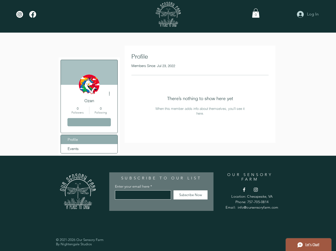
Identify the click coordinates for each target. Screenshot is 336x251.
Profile (73, 139)
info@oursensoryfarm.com (258, 207)
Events (73, 148)
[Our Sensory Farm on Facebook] (244, 189)
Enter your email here (132, 186)
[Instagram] (19, 14)
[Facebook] (32, 14)
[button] (256, 13)
